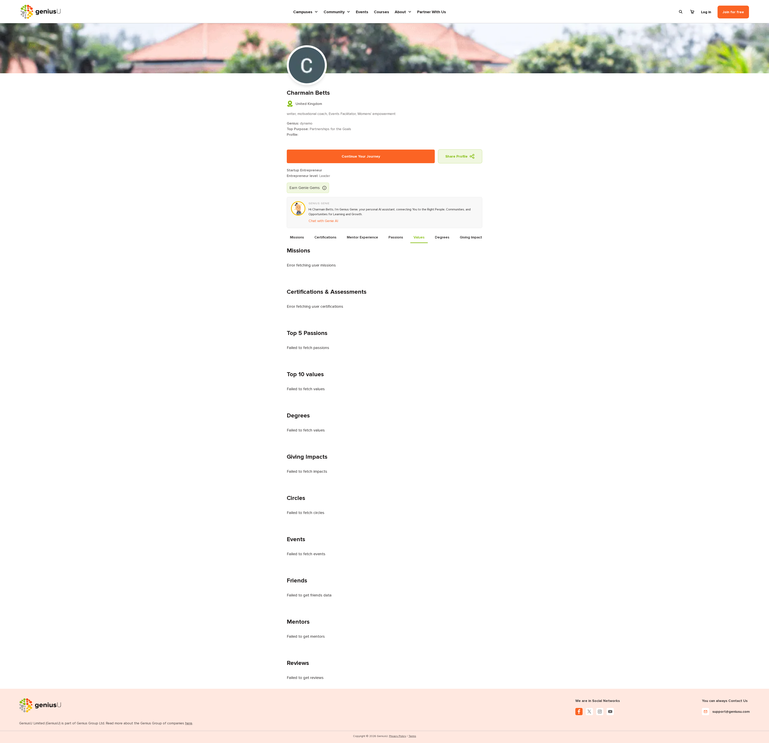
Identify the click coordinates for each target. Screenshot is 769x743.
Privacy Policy (397, 736)
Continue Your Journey (361, 156)
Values (419, 237)
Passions (396, 237)
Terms (412, 736)
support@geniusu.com (731, 711)
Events (362, 12)
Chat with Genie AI (323, 221)
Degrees (442, 237)
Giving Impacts (472, 237)
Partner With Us (431, 12)
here (188, 723)
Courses (381, 12)
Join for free (733, 12)
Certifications (325, 237)
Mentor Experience (362, 237)
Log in (706, 12)
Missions (297, 237)
